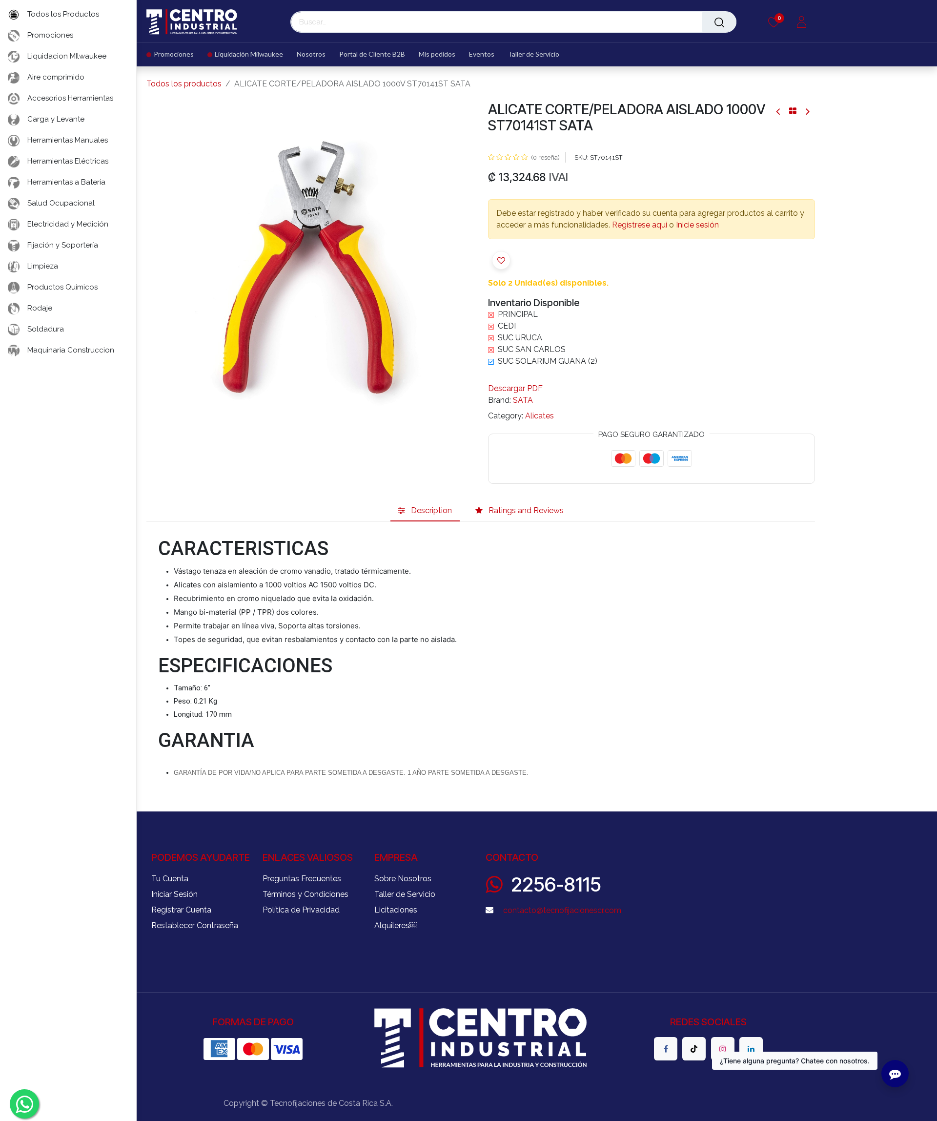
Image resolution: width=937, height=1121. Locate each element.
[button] (162, 265)
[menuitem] (173, 54)
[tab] (425, 510)
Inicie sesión (697, 224)
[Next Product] (807, 111)
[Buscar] (719, 22)
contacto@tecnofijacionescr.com (562, 910)
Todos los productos (184, 83)
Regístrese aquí (639, 224)
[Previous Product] (779, 111)
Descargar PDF (515, 388)
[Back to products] (793, 110)
